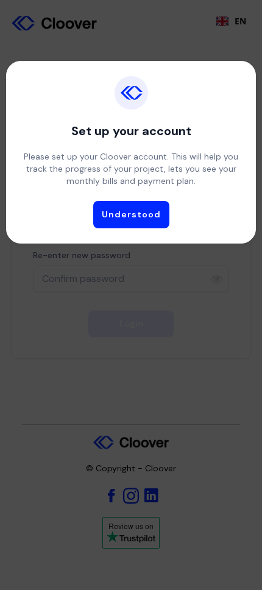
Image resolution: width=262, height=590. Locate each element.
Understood (131, 214)
